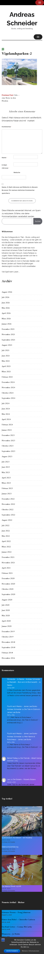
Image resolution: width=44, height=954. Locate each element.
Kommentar (7, 127)
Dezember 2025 (8, 329)
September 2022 (8, 515)
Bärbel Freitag (12, 758)
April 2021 (6, 568)
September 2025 (8, 340)
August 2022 (7, 520)
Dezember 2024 (8, 382)
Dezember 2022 (8, 499)
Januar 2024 (6, 430)
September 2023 (8, 451)
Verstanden (12, 951)
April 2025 (6, 366)
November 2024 (8, 387)
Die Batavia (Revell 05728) (11, 886)
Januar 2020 (6, 626)
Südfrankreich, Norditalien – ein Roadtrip (17, 838)
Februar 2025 (7, 377)
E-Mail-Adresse (5, 166)
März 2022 (6, 547)
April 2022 (6, 541)
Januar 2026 (6, 324)
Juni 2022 (6, 531)
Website (16, 172)
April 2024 (6, 419)
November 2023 (8, 440)
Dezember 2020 (8, 578)
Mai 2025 (6, 361)
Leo (8, 779)
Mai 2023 (6, 472)
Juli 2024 (5, 403)
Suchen (38, 221)
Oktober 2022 (7, 509)
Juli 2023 (5, 462)
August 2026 (7, 292)
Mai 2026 (6, 308)
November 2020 (8, 584)
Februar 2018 (7, 653)
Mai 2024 (6, 414)
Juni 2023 (6, 467)
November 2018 (8, 642)
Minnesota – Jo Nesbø (11, 934)
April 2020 (6, 621)
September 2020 (8, 594)
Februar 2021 (7, 573)
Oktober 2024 (7, 393)
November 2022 (8, 504)
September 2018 (8, 647)
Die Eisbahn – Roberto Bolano (24, 779)
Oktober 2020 (7, 589)
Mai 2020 (6, 615)
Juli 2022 (5, 525)
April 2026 (6, 313)
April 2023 (6, 478)
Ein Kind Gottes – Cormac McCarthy (17, 927)
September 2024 (8, 398)
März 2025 (6, 371)
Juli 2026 (5, 297)
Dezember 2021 (8, 557)
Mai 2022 (6, 536)
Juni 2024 (6, 409)
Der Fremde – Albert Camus (31, 758)
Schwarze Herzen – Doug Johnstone (16, 912)
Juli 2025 (5, 350)
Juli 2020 (5, 605)
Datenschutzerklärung (10, 847)
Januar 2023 (6, 494)
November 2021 (8, 563)
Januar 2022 (6, 552)
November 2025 (8, 334)
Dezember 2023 (8, 435)
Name (4, 157)
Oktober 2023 (7, 446)
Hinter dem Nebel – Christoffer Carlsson (18, 919)
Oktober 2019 (7, 637)
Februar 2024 (7, 425)
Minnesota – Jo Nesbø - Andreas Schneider (23, 679)
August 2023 (7, 456)
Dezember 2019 (8, 631)
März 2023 (6, 483)
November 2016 (8, 658)
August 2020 (7, 600)
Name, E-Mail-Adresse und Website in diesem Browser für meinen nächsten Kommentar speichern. (20, 190)
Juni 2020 (6, 610)
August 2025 (7, 345)
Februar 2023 (7, 488)
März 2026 (6, 318)
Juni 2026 (6, 303)
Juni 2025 (6, 356)
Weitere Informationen (30, 951)
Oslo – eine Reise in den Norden (10, 98)
